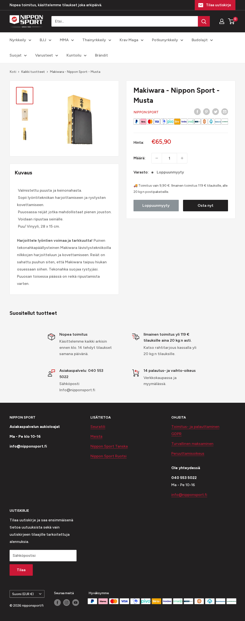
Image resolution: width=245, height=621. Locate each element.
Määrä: (139, 158)
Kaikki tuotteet (33, 72)
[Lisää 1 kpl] (182, 158)
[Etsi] (204, 21)
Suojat (16, 55)
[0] (231, 21)
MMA (64, 40)
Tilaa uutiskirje (218, 5)
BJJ (43, 40)
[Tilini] (221, 21)
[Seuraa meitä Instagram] (66, 602)
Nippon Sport (146, 112)
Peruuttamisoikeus (187, 453)
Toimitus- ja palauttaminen (195, 426)
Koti (13, 72)
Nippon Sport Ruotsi (108, 456)
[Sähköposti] (224, 111)
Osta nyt (205, 205)
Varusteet (44, 55)
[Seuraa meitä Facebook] (57, 602)
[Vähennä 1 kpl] (157, 158)
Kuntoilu (74, 55)
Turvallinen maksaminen (192, 443)
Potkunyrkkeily (165, 40)
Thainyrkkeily (94, 40)
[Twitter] (215, 111)
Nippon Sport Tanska (109, 446)
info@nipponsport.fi (189, 494)
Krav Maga (129, 40)
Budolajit (200, 40)
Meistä (96, 436)
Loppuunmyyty (156, 205)
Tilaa (21, 570)
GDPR (176, 433)
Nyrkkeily (18, 40)
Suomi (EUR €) (23, 594)
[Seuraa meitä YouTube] (75, 602)
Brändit (101, 55)
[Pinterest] (206, 111)
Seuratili (97, 426)
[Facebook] (197, 111)
